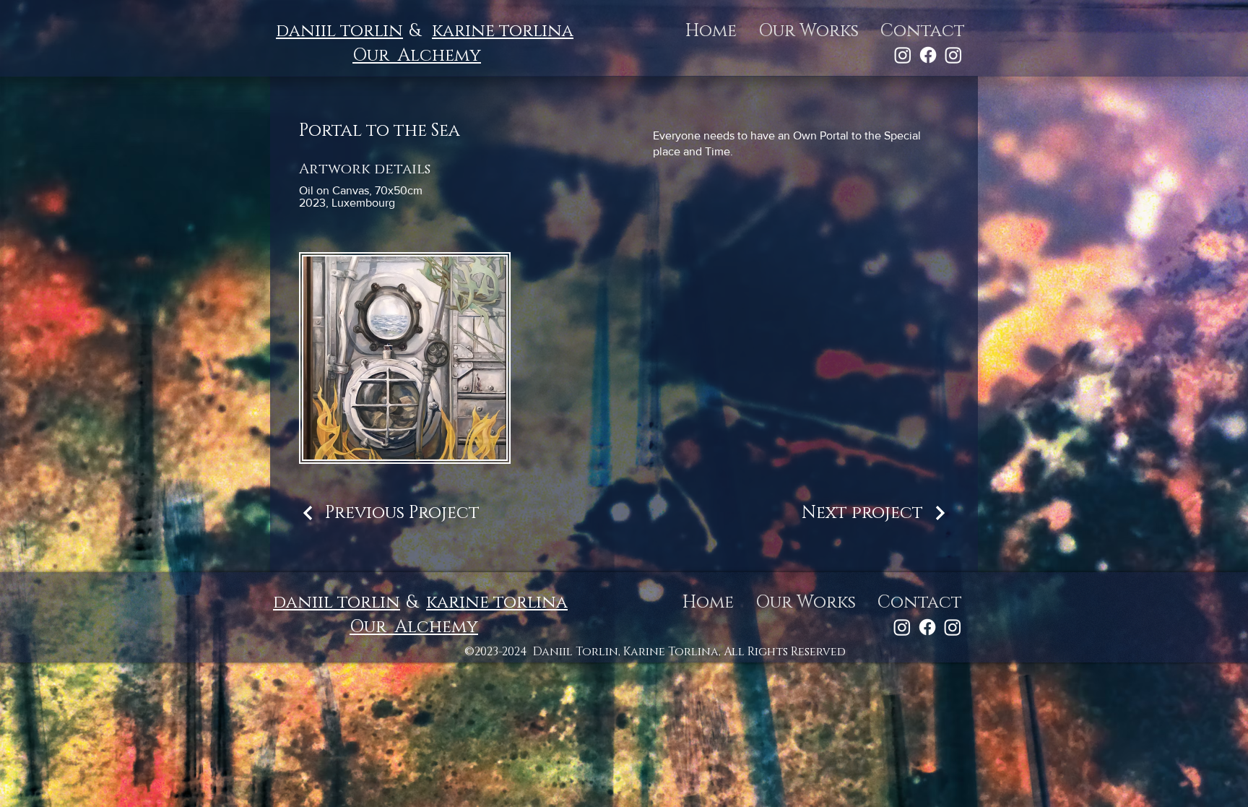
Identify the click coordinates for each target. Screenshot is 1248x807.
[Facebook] (928, 55)
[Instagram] (903, 55)
